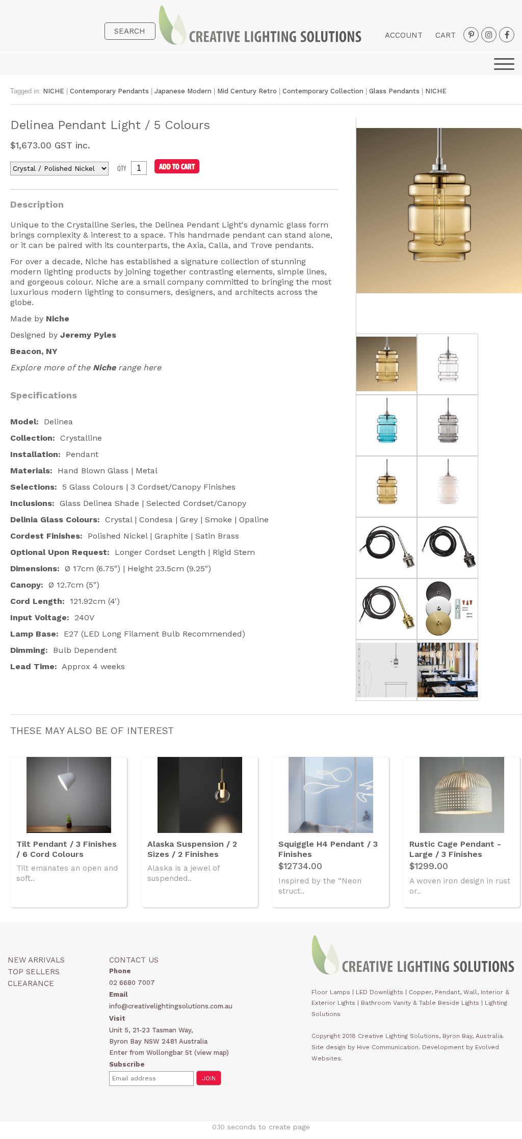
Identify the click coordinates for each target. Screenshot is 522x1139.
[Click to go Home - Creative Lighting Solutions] (260, 42)
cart (445, 35)
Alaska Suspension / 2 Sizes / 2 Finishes (192, 849)
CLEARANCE (31, 983)
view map (211, 1052)
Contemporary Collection (322, 91)
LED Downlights (379, 992)
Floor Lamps (330, 992)
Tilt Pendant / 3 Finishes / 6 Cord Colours (66, 849)
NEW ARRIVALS (36, 960)
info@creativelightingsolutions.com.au (170, 1006)
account (404, 35)
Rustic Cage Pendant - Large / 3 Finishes (455, 849)
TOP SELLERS (34, 971)
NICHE (53, 91)
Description (37, 204)
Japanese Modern (184, 91)
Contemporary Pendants (109, 91)
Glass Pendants (394, 91)
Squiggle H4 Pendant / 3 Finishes (328, 849)
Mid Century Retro (248, 91)
